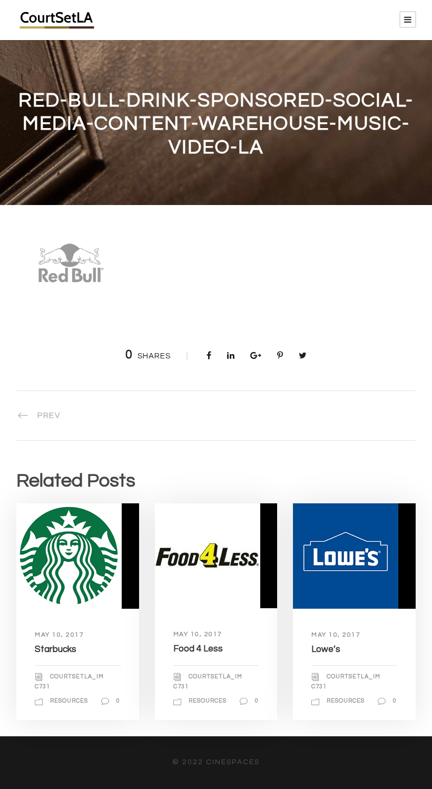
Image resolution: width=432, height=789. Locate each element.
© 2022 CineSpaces (216, 762)
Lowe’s (325, 649)
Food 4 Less (198, 649)
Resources (69, 701)
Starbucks (55, 649)
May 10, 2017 (59, 634)
